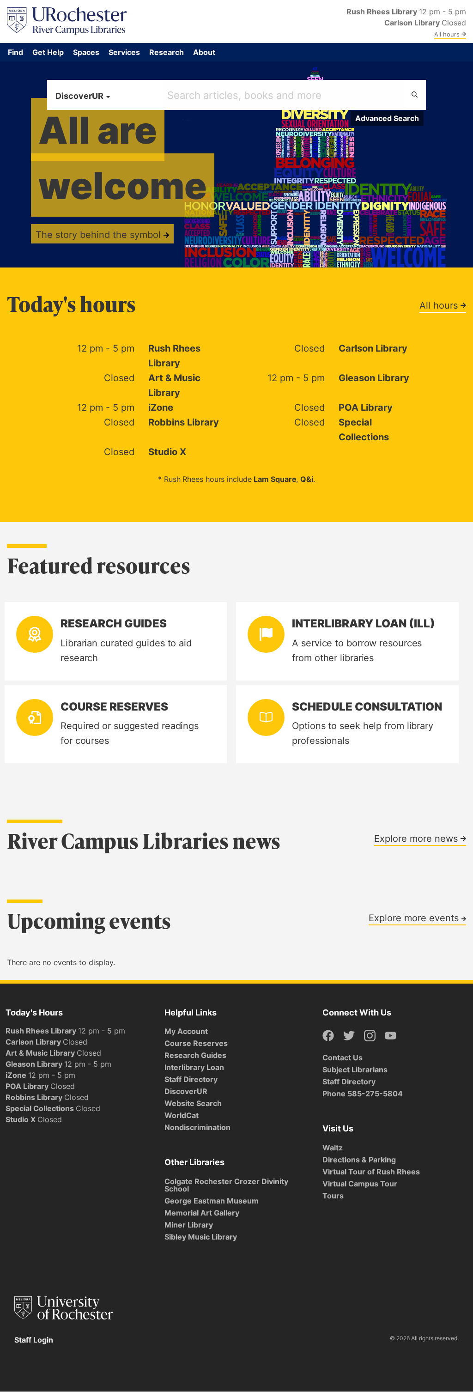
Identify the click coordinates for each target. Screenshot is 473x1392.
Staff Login (33, 1340)
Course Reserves (196, 1043)
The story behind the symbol (100, 234)
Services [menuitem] (124, 52)
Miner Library (188, 1225)
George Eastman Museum (211, 1201)
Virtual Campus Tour (359, 1184)
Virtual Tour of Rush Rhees (371, 1172)
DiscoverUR (185, 1091)
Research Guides (195, 1055)
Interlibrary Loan (194, 1067)
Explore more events (415, 917)
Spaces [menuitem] (86, 52)
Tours (333, 1196)
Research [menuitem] (166, 52)
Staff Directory (191, 1079)
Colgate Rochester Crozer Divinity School (226, 1185)
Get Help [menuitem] (48, 52)
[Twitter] (349, 1036)
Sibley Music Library (200, 1237)
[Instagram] (370, 1036)
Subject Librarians (355, 1069)
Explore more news (417, 838)
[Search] (414, 95)
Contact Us (342, 1057)
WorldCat (181, 1115)
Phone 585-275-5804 (362, 1093)
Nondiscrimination (197, 1127)
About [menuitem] (204, 52)
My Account (186, 1031)
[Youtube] (390, 1036)
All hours (447, 34)
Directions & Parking (359, 1160)
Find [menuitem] (15, 52)
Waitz (332, 1148)
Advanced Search (387, 118)
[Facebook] (328, 1036)
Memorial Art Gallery (201, 1213)
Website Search (193, 1103)
